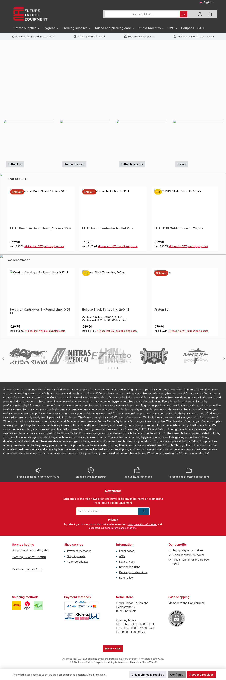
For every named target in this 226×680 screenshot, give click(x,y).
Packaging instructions (133, 572)
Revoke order (113, 648)
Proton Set (92, 309)
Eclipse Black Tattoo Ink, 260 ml (35, 309)
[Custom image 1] (16, 605)
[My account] (200, 14)
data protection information (142, 524)
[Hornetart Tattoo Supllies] (154, 356)
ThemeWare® (149, 662)
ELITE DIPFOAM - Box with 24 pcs (106, 228)
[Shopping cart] (210, 14)
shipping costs (96, 658)
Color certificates (77, 561)
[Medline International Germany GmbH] (196, 356)
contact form (34, 569)
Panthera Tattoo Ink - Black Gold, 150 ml (186, 309)
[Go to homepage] (30, 14)
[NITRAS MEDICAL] (70, 356)
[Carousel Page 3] (114, 368)
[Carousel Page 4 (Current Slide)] (117, 368)
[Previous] (2, 79)
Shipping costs (76, 556)
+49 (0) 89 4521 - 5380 (29, 557)
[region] (113, 79)
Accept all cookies (201, 674)
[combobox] (142, 14)
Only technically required (147, 674)
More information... (96, 674)
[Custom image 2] (27, 605)
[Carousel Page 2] (111, 368)
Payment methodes (79, 551)
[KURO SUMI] (28, 356)
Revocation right (129, 567)
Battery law (126, 577)
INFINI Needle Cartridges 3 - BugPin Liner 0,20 (184, 230)
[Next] (223, 79)
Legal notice (126, 551)
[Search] (183, 14)
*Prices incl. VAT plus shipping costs (46, 246)
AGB (122, 556)
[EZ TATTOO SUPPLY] (112, 356)
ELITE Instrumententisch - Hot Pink (35, 228)
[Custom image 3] (38, 605)
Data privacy (127, 561)
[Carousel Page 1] (108, 368)
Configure (176, 674)
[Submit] (144, 511)
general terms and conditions (120, 527)
